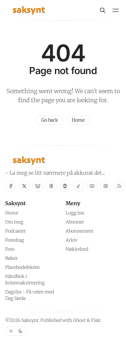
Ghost (79, 320)
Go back (49, 120)
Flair (95, 320)
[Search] (103, 10)
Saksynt (29, 320)
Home (78, 120)
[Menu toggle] (115, 10)
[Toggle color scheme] (15, 331)
